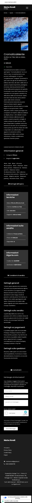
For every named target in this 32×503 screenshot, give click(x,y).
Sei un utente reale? (9, 409)
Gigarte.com (16, 484)
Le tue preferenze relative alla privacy (17, 497)
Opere (11, 12)
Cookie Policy (7, 452)
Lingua (6, 455)
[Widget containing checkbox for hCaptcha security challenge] (16, 413)
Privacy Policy (8, 450)
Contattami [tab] (16, 370)
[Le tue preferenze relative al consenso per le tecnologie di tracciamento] (2, 501)
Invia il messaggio (11, 428)
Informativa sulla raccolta (10, 501)
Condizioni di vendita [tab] (17, 275)
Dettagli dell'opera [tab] (17, 184)
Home (5, 12)
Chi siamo (7, 448)
